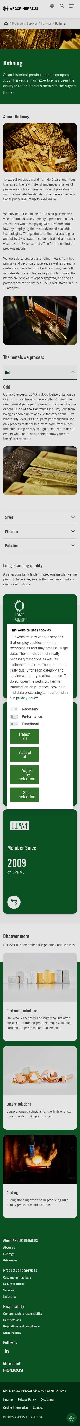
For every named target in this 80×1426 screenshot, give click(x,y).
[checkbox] (14, 709)
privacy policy (27, 698)
